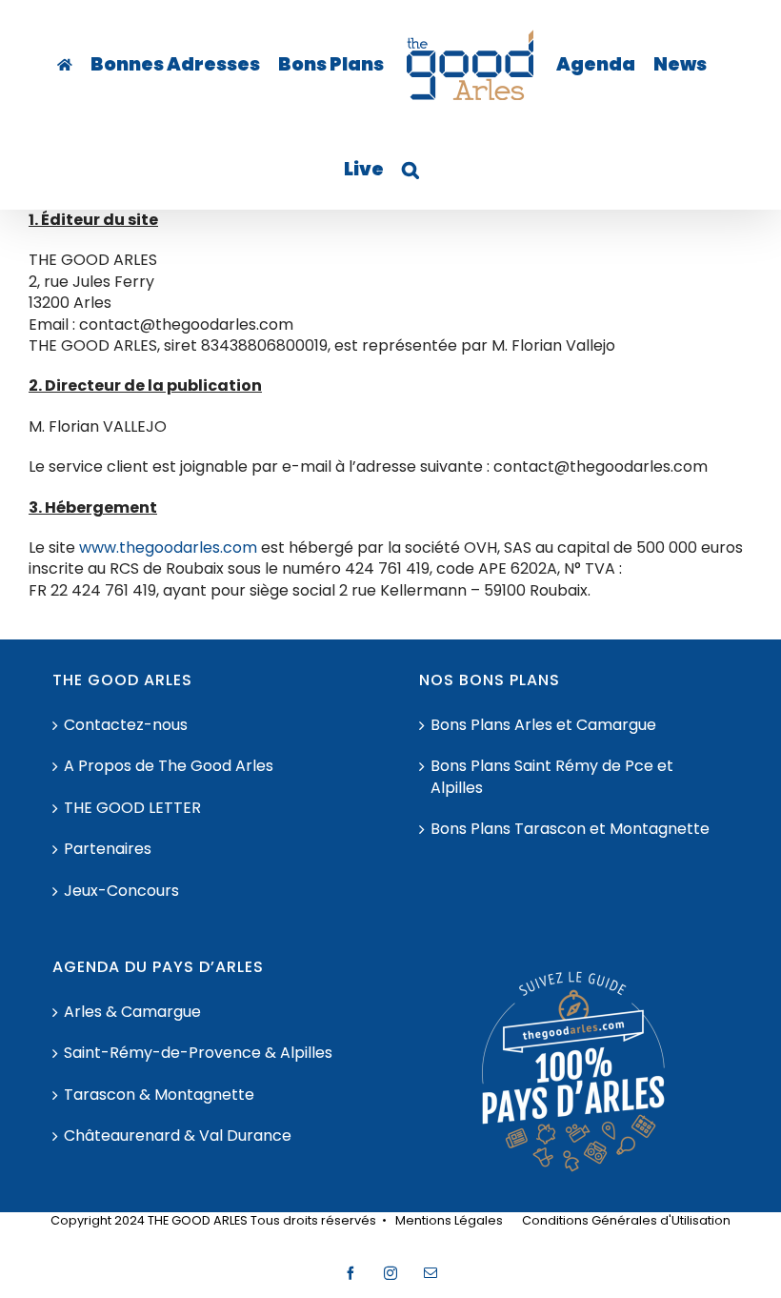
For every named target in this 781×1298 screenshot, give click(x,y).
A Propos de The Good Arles (168, 766)
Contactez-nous (126, 725)
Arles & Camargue (132, 1012)
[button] (410, 170)
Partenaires (107, 849)
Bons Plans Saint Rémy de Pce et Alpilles (552, 777)
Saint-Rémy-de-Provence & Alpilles (198, 1053)
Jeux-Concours (121, 891)
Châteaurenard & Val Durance (177, 1136)
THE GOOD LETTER (132, 808)
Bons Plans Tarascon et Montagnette (570, 829)
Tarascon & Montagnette (159, 1095)
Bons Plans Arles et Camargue (543, 725)
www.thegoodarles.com (168, 547)
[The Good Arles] (64, 65)
